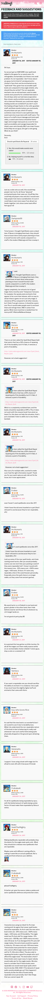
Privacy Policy (33, 996)
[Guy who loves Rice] (6, 710)
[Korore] (6, 325)
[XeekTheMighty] (6, 827)
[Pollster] (15, 55)
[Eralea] (6, 490)
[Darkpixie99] (6, 218)
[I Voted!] (12, 55)
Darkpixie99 (9, 271)
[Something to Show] (12, 220)
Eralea (7, 543)
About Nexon (27, 998)
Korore (7, 387)
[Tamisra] (6, 671)
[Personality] (17, 829)
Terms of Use (16, 998)
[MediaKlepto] (6, 859)
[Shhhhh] (15, 327)
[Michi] (6, 912)
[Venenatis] (6, 749)
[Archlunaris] (6, 52)
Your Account (11, 996)
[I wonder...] (17, 55)
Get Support (21, 996)
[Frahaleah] (6, 788)
